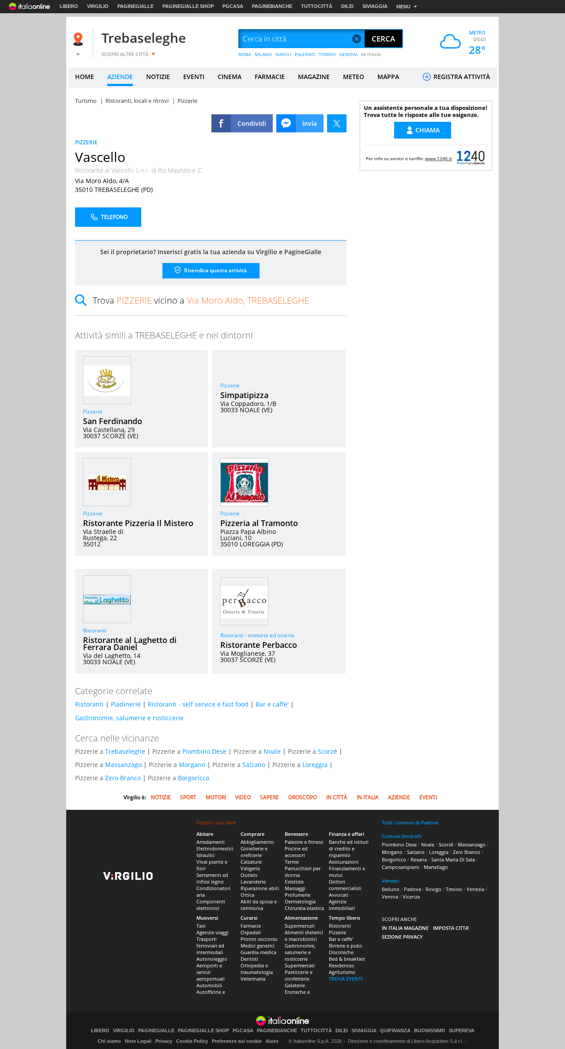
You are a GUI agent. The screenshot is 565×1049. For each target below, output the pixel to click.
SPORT (188, 797)
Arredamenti (210, 841)
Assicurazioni (343, 861)
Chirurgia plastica (304, 908)
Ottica (247, 894)
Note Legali (138, 1041)
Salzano (253, 764)
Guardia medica (258, 952)
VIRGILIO (98, 6)
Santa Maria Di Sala (453, 859)
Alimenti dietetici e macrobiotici (304, 935)
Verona (390, 896)
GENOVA (348, 54)
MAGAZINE (314, 76)
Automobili (209, 985)
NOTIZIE (158, 76)
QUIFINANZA (395, 1030)
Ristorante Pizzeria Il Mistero (138, 523)
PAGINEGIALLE (135, 6)
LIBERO (69, 6)
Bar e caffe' (272, 704)
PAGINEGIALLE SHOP (188, 6)
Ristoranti (94, 630)
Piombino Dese (204, 751)
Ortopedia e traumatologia (257, 968)
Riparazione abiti (260, 888)
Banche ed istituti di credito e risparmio (349, 848)
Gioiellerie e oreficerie (254, 851)
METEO (353, 76)
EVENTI (193, 76)
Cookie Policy (192, 1041)
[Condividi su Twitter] (337, 123)
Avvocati (338, 894)
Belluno (390, 889)
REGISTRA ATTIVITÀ (461, 76)
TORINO (327, 54)
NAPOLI (283, 54)
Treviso (454, 889)
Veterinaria (253, 978)
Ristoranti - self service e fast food (198, 704)
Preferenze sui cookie (237, 1041)
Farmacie (251, 925)
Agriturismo (342, 972)
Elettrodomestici (215, 848)
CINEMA (229, 76)
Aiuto (272, 1041)
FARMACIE (270, 76)
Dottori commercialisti (345, 884)
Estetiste (294, 881)
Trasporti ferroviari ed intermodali (210, 945)
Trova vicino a (201, 300)
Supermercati (300, 925)
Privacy (163, 1041)
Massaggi (295, 888)
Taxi (201, 925)
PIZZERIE (86, 142)
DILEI (347, 6)
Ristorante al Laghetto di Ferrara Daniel (130, 643)
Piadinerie (126, 704)
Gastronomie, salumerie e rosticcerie (129, 718)
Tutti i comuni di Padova (410, 822)
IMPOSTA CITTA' (451, 928)
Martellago (436, 867)
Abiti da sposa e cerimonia (259, 904)
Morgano (192, 764)
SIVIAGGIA (375, 6)
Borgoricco (193, 778)
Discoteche (341, 952)
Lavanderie (253, 881)
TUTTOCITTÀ (316, 6)
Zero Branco (123, 778)
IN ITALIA (371, 54)
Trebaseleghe (144, 38)
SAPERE (269, 797)
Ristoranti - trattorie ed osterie (257, 635)
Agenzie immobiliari (342, 904)
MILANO (263, 54)
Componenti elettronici (210, 904)
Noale (272, 751)
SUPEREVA (462, 1030)
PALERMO (305, 54)
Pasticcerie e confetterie (299, 975)
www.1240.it (438, 158)
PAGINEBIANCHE (272, 6)
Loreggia (315, 764)
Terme (292, 861)
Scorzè (327, 751)
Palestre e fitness (304, 841)
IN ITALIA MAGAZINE (405, 928)
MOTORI (216, 797)
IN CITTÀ (336, 797)
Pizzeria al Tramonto (259, 523)
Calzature (251, 861)
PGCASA (232, 6)
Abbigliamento (257, 841)
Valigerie (250, 868)
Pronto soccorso (259, 939)
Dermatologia (300, 901)
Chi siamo (109, 1041)
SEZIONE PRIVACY (402, 936)
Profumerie (297, 894)
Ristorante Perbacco (258, 644)
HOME (84, 76)
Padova (412, 889)
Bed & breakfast (347, 958)
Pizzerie (92, 411)
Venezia (475, 889)
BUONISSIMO (429, 1030)
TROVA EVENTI (345, 978)
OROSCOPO (302, 797)
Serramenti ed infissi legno (212, 878)
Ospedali (251, 932)
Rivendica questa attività (215, 270)
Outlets (249, 875)
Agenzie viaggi (212, 932)
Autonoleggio (211, 958)
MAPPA (388, 76)
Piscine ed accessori (296, 851)
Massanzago (123, 764)
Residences (341, 965)
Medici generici (258, 945)
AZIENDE (120, 76)
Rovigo (433, 889)
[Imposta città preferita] (79, 39)
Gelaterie (295, 985)
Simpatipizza (244, 395)
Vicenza (411, 896)
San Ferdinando (112, 421)
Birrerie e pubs (345, 945)
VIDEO (243, 797)
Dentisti (249, 958)
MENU (403, 6)
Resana (419, 859)
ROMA (244, 54)
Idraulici (205, 855)
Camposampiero (400, 867)
